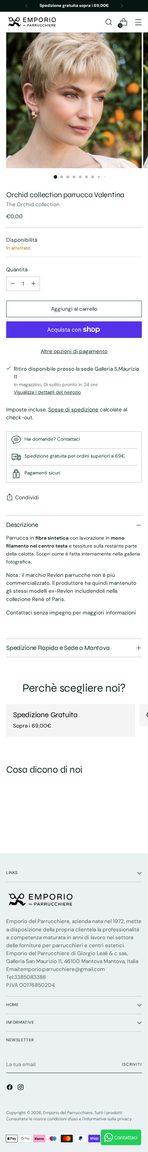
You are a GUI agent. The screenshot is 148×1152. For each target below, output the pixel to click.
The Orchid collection (33, 204)
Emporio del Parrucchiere (68, 1112)
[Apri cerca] (109, 22)
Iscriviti (132, 1064)
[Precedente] (26, 6)
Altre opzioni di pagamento (74, 351)
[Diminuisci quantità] (13, 284)
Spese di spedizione (73, 409)
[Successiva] (121, 6)
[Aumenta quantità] (33, 284)
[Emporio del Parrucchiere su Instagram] (21, 1088)
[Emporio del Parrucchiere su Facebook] (10, 1088)
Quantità (17, 269)
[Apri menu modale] (138, 22)
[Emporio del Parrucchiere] (32, 22)
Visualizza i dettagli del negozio (47, 392)
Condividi (27, 497)
